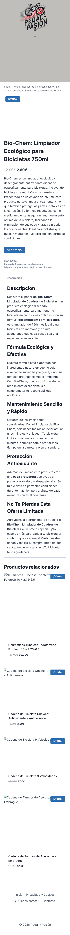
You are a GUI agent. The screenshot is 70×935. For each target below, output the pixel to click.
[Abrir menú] (35, 36)
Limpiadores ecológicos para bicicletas (33, 267)
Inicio (18, 894)
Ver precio (14, 250)
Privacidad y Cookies (40, 894)
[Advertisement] (35, 60)
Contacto (49, 901)
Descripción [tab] (14, 278)
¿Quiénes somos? (27, 901)
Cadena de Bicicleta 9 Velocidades (32, 776)
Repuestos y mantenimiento (29, 264)
